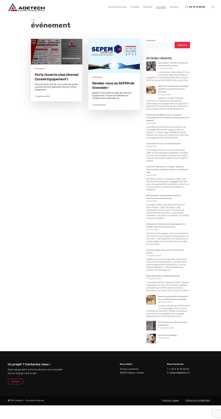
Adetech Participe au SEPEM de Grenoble (163, 276)
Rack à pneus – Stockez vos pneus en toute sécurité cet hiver (173, 64)
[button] (15, 381)
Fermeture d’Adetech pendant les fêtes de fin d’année (165, 251)
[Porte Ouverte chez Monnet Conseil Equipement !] (151, 327)
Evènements (40, 68)
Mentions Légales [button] (170, 400)
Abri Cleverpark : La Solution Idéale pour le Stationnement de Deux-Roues (163, 197)
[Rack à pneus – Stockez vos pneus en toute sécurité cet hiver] (151, 67)
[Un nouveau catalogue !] (151, 340)
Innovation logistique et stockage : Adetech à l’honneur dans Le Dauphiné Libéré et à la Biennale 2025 (167, 169)
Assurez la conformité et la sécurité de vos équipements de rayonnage (173, 298)
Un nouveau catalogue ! (167, 335)
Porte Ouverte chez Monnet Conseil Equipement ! (172, 323)
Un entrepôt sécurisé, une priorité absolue (163, 144)
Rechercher (151, 40)
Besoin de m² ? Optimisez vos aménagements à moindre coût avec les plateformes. (165, 225)
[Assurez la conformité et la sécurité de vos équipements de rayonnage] (151, 301)
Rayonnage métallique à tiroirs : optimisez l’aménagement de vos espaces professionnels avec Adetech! (167, 117)
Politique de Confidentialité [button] (197, 400)
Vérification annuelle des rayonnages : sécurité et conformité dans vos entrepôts (173, 89)
